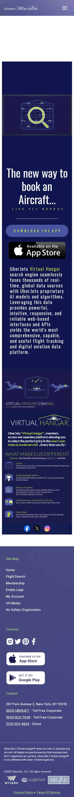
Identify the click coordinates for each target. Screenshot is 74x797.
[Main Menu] (65, 8)
